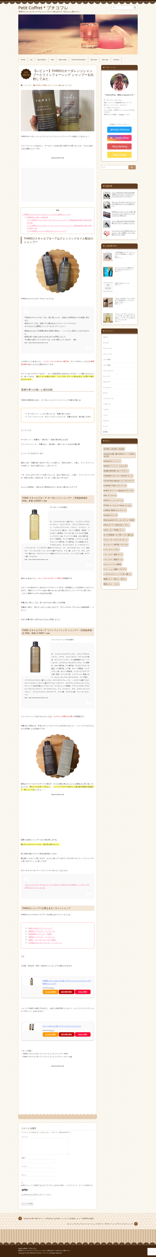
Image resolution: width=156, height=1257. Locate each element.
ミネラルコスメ (110, 574)
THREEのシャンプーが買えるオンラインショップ (46, 231)
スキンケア (106, 382)
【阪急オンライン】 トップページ (41, 931)
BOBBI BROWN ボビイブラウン (116, 471)
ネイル (105, 393)
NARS (132, 520)
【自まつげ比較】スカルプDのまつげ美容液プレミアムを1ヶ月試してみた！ (125, 300)
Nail (52, 60)
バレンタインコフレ (111, 549)
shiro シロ (108, 530)
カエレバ (51, 987)
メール (24, 1166)
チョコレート (107, 387)
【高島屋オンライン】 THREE (40, 934)
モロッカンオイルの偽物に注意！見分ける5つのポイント (124, 268)
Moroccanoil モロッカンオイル (116, 520)
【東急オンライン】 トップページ (41, 937)
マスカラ (106, 421)
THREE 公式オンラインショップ (40, 928)
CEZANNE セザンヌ (111, 476)
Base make (63, 60)
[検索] (132, 167)
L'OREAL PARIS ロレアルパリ (115, 510)
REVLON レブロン (122, 525)
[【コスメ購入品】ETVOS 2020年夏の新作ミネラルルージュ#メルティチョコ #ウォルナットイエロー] (106, 198)
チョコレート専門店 (111, 544)
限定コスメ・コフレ (111, 584)
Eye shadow (41, 60)
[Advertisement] (58, 185)
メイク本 (121, 574)
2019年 (114, 449)
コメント (24, 1137)
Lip (31, 60)
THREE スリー (47, 85)
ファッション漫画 (110, 569)
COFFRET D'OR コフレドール (115, 485)
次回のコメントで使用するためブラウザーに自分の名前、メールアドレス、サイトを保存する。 (57, 1185)
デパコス (68, 85)
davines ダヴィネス (126, 490)
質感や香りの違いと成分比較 (36, 217)
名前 (23, 1158)
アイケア (106, 343)
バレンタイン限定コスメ (113, 554)
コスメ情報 (106, 365)
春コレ (116, 579)
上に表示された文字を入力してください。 (37, 1194)
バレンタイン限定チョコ (113, 559)
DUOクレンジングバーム (113, 500)
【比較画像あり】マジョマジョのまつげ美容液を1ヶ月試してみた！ (125, 254)
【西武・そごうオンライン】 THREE (42, 940)
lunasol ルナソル (110, 515)
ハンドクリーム (108, 398)
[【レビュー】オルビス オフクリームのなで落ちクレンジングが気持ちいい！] (106, 208)
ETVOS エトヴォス (111, 505)
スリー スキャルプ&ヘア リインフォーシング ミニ (62, 1026)
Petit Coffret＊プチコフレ (27, 1248)
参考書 (105, 432)
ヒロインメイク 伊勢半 (112, 564)
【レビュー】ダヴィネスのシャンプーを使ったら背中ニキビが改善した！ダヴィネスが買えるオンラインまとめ (125, 317)
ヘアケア (106, 409)
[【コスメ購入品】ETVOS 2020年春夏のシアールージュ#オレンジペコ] (106, 227)
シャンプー (27, 85)
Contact (116, 60)
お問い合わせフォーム (122, 283)
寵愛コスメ (108, 579)
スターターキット (121, 540)
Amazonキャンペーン (112, 461)
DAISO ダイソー (110, 490)
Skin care (94, 60)
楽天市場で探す (66, 992)
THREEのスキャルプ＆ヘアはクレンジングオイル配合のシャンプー (46, 214)
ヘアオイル (106, 404)
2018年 (38, 85)
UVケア (105, 337)
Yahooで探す (83, 992)
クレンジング (107, 354)
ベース (105, 415)
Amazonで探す (50, 992)
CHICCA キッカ (127, 476)
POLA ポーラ (109, 525)
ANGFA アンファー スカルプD (115, 466)
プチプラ (122, 569)
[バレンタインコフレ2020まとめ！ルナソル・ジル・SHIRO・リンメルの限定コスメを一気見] (106, 236)
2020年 (121, 449)
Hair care (105, 60)
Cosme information (79, 60)
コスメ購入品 (59, 85)
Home (23, 60)
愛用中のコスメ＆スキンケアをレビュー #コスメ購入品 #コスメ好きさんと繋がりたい (44, 1250)
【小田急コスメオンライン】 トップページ (45, 943)
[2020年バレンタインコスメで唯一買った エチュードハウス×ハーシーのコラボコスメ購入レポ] (106, 217)
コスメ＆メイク (108, 371)
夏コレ (128, 574)
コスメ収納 (106, 359)
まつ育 (118, 535)
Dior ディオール (110, 495)
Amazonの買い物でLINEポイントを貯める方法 (119, 455)
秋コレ (123, 579)
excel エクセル (125, 505)
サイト (23, 1175)
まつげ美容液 (109, 535)
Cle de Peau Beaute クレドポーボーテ (119, 481)
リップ (105, 426)
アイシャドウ (107, 348)
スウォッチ (108, 540)
